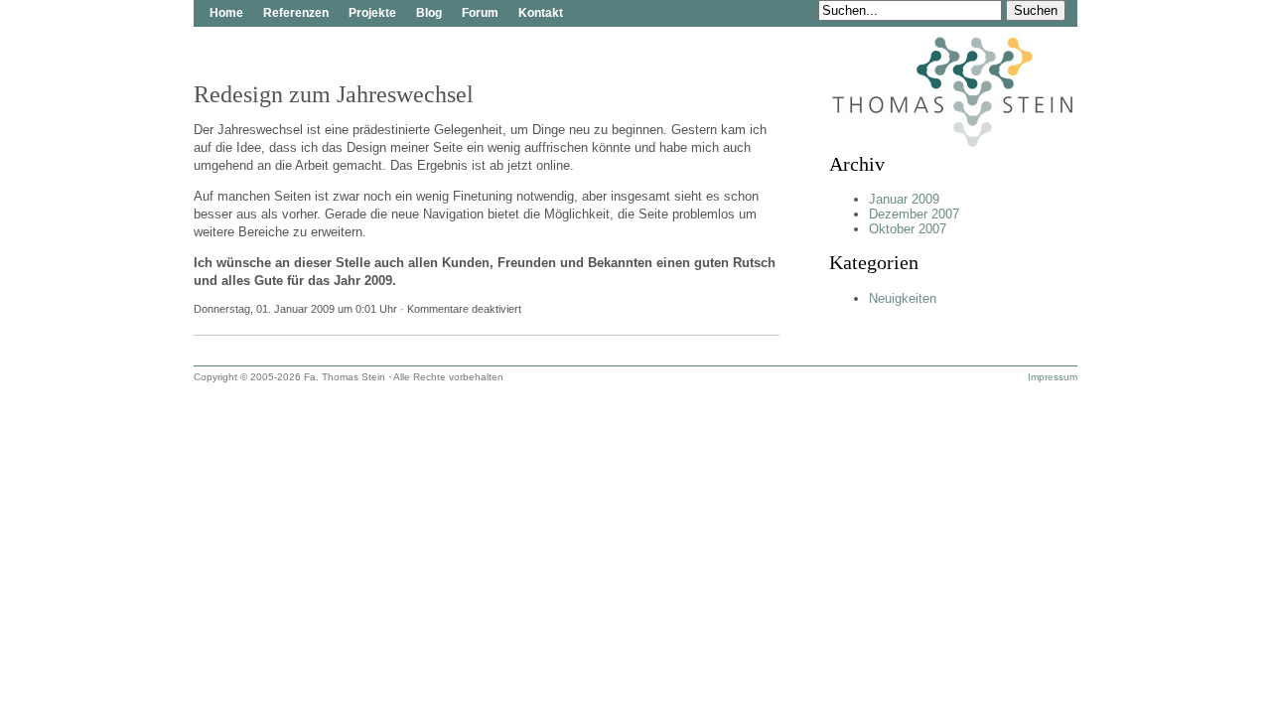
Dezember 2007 (914, 214)
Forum (480, 13)
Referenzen (296, 13)
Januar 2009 (904, 199)
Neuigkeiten (902, 298)
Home (226, 13)
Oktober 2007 (907, 228)
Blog (429, 13)
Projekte (372, 13)
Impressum (1052, 376)
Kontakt (540, 13)
